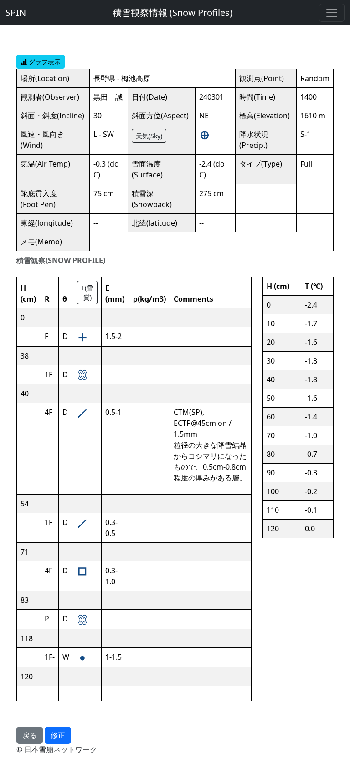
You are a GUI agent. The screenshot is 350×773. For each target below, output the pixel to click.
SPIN (15, 12)
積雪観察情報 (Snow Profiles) (172, 12)
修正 (58, 735)
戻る (29, 735)
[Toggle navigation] (332, 13)
